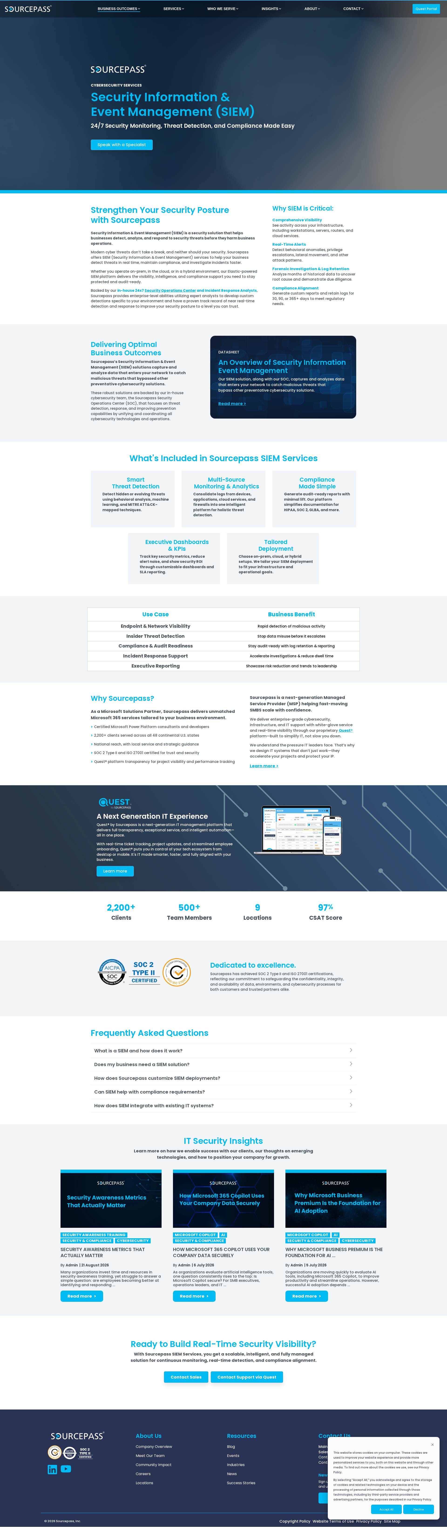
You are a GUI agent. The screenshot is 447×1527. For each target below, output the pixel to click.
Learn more (262, 766)
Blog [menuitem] (231, 1446)
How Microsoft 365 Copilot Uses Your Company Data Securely (221, 1252)
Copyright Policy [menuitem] (294, 1521)
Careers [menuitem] (143, 1474)
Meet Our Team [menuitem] (150, 1455)
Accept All (386, 1509)
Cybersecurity (133, 1240)
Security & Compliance (87, 1240)
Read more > (82, 1296)
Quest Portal (426, 9)
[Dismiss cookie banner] (432, 1445)
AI (223, 1235)
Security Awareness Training (93, 1235)
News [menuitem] (232, 1474)
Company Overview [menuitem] (154, 1446)
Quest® (346, 730)
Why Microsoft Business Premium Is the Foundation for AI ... (334, 1252)
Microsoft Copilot (195, 1235)
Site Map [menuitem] (392, 1521)
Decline (418, 1509)
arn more (115, 871)
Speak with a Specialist (122, 145)
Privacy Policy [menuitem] (369, 1521)
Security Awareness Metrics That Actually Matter (103, 1252)
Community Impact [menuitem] (154, 1464)
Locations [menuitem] (144, 1483)
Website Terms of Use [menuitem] (333, 1521)
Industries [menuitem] (236, 1464)
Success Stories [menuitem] (241, 1483)
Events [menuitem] (233, 1455)
